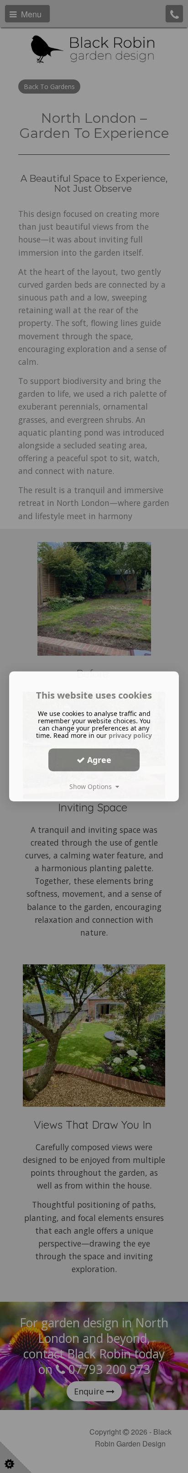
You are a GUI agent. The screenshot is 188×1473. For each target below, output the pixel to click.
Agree (98, 759)
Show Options (92, 786)
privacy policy (130, 735)
